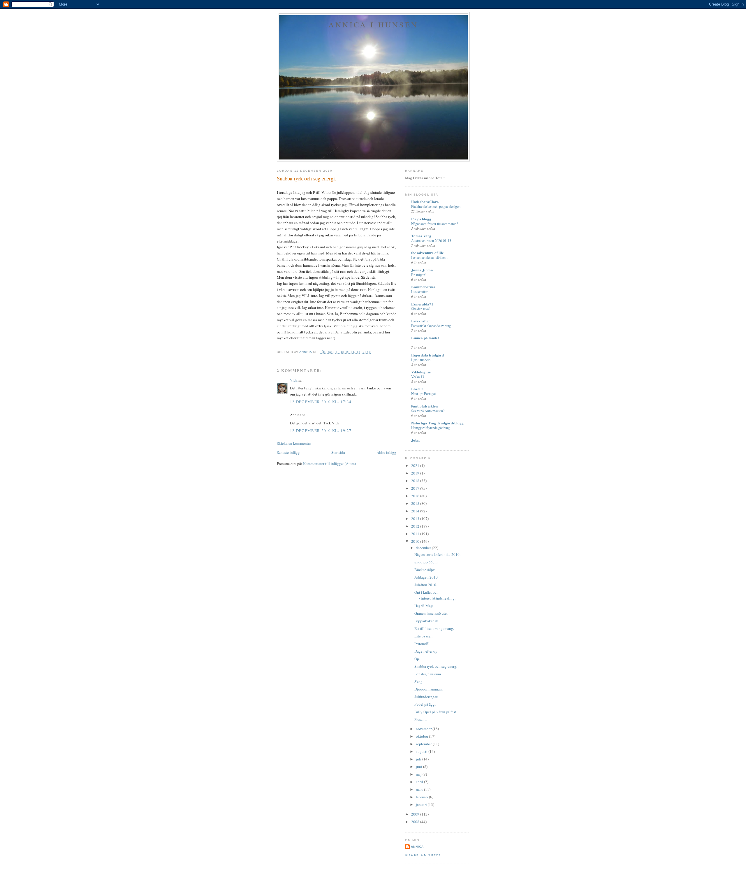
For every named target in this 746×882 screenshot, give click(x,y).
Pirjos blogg (421, 219)
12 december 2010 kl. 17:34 (321, 401)
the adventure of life (427, 252)
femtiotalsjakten (424, 406)
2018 (415, 480)
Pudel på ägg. (425, 704)
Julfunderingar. (426, 696)
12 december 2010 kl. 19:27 (321, 430)
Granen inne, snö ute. (431, 613)
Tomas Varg (421, 235)
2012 (415, 526)
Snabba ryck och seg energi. (436, 666)
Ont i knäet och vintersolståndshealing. (434, 595)
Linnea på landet (425, 337)
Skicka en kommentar (294, 443)
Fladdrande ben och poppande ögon (435, 206)
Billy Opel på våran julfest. (435, 711)
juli (419, 759)
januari (422, 804)
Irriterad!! (421, 643)
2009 (415, 814)
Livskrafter (420, 321)
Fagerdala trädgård (427, 355)
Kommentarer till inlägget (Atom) (329, 463)
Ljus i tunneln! (421, 359)
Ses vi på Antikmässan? (427, 410)
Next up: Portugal (423, 393)
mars (420, 789)
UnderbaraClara (425, 201)
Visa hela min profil (424, 855)
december (424, 547)
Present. (420, 719)
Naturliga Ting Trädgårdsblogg (437, 423)
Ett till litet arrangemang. (434, 628)
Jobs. (415, 440)
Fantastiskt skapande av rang (431, 325)
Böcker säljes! (425, 569)
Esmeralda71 (422, 304)
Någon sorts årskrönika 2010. (437, 554)
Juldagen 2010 (426, 577)
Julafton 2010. (425, 584)
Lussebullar (419, 291)
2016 (415, 495)
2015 (415, 503)
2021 (415, 465)
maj (419, 774)
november (424, 728)
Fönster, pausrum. (428, 674)
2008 (415, 821)
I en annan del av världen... (429, 257)
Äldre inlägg (386, 452)
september (424, 743)
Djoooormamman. (428, 689)
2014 (415, 511)
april (420, 781)
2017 (415, 488)
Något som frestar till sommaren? (434, 223)
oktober (422, 736)
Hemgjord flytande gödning (430, 427)
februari (422, 797)
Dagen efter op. (426, 651)
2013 (415, 518)
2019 (415, 473)
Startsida (338, 452)
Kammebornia (423, 286)
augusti (422, 751)
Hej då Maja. (424, 605)
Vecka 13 (417, 376)
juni (419, 766)
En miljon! (418, 274)
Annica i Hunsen (373, 24)
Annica (417, 846)
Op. (417, 658)
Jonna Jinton (422, 270)
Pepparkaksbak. (426, 620)
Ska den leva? (420, 308)
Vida (294, 380)
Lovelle (417, 388)
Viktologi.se (421, 372)
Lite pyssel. (423, 636)
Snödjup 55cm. (426, 562)
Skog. (418, 681)
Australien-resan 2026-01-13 (431, 240)
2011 (415, 533)
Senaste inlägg (288, 452)
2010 (415, 541)
